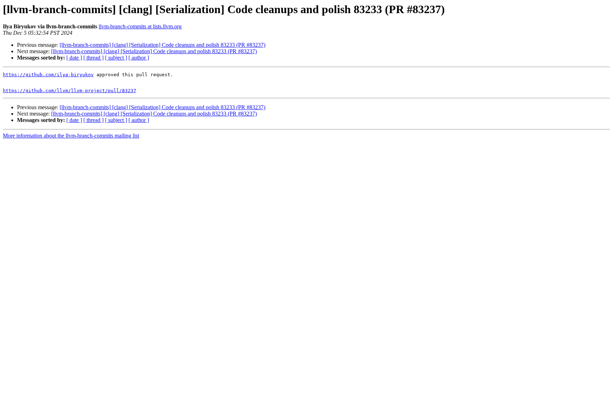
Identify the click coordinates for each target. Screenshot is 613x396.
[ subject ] (116, 58)
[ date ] (74, 58)
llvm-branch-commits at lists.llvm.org (140, 26)
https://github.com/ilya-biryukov (48, 74)
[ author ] (138, 58)
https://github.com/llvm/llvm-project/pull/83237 (69, 90)
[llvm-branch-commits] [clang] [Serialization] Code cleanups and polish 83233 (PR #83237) (162, 45)
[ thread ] (93, 58)
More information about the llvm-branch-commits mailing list (71, 136)
